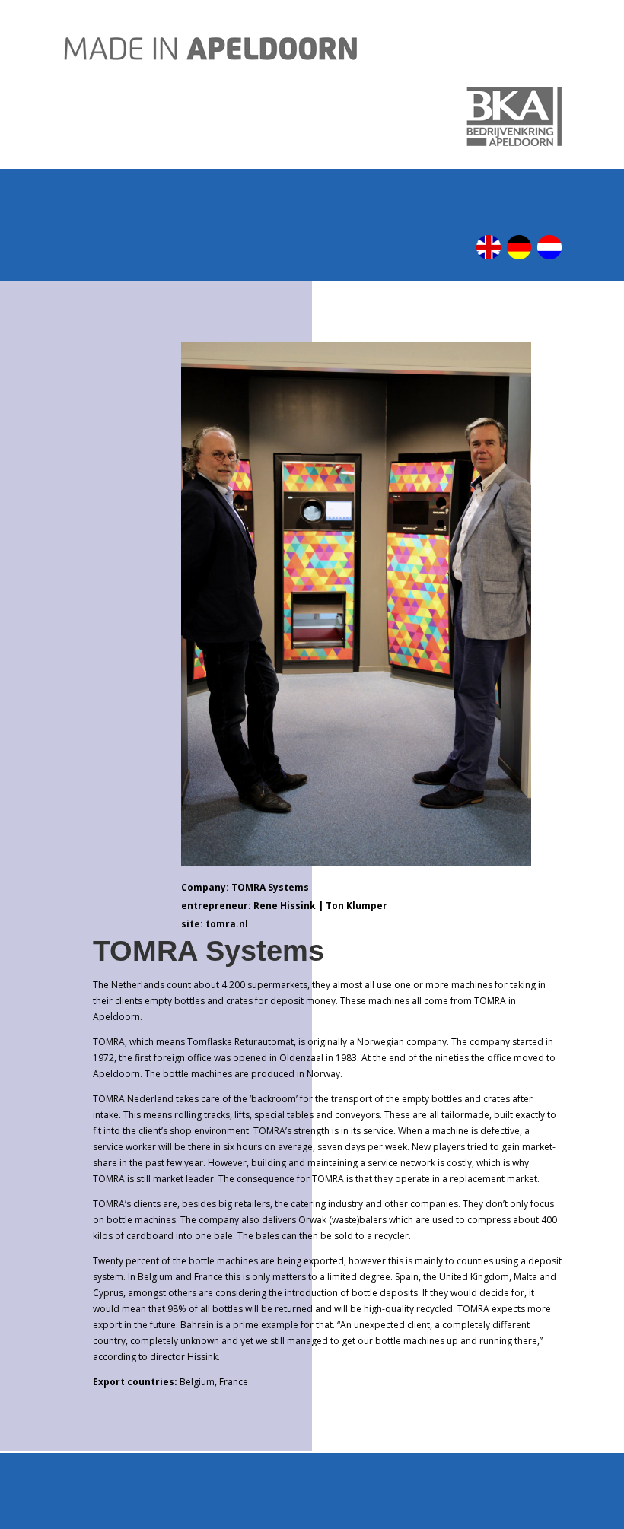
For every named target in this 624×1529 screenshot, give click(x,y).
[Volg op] (488, 247)
